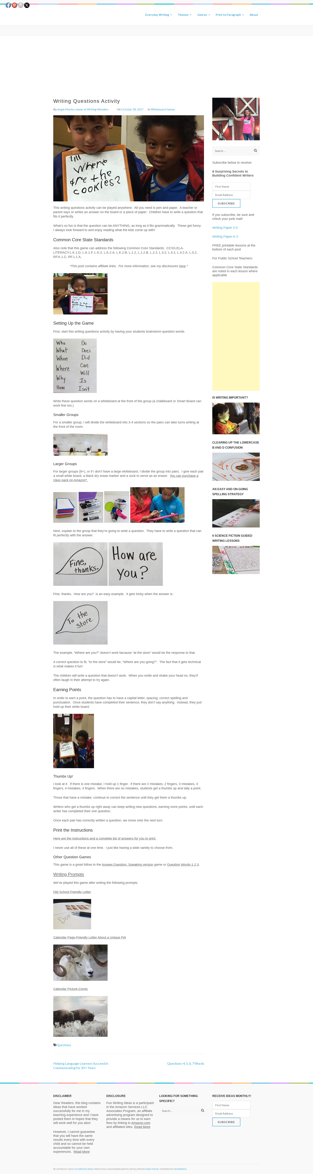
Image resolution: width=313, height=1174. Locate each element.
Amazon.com (140, 1123)
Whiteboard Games (163, 109)
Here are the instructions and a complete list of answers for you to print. (104, 838)
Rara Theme (152, 1169)
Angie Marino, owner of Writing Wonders (82, 109)
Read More (82, 1152)
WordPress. (180, 1169)
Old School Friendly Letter (72, 892)
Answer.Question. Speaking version (127, 864)
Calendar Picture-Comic (70, 989)
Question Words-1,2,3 (183, 864)
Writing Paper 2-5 (225, 227)
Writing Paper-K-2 (225, 236)
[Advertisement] (156, 62)
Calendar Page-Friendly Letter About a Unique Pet (89, 937)
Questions (64, 1045)
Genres (202, 14)
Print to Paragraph (228, 14)
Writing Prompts (68, 874)
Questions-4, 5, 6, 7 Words (185, 1063)
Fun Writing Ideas (83, 1169)
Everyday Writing (157, 14)
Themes (183, 14)
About (254, 14)
